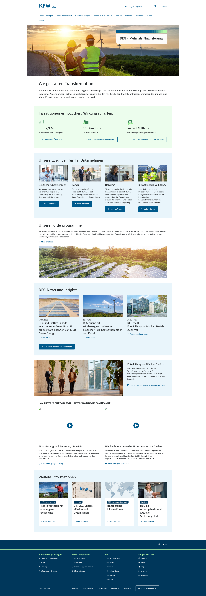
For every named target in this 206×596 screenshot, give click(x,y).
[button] (147, 588)
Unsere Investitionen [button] (64, 15)
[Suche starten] (155, 6)
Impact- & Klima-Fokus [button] (102, 15)
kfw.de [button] (149, 15)
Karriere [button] (128, 15)
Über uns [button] (118, 15)
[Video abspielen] (70, 425)
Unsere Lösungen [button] (46, 15)
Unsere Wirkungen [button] (82, 15)
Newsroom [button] (139, 15)
